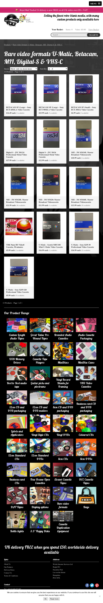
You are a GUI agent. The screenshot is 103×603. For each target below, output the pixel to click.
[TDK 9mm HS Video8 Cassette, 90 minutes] (19, 226)
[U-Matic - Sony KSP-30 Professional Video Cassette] (84, 226)
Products (7, 44)
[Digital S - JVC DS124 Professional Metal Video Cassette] (19, 134)
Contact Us (8, 573)
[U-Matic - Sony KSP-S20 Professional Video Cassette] (19, 271)
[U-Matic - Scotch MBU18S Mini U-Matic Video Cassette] (52, 226)
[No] (99, 596)
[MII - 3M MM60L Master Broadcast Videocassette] (84, 181)
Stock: (6, 68)
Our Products (8, 567)
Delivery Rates (9, 570)
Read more (54, 599)
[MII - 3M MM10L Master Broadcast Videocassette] (84, 134)
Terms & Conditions (11, 575)
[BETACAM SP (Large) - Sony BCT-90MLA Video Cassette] (52, 89)
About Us (7, 564)
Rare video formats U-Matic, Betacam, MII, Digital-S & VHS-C (37, 44)
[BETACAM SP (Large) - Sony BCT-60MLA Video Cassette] (19, 89)
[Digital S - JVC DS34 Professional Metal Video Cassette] (52, 134)
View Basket (93, 29)
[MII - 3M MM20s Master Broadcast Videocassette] (52, 181)
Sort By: (43, 68)
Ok (45, 599)
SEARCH (93, 34)
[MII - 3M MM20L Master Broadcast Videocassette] (19, 181)
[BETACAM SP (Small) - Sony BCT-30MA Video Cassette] (84, 89)
